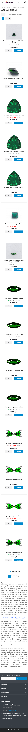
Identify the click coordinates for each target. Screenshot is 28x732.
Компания (4, 684)
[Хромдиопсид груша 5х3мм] (14, 543)
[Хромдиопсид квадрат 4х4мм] (14, 217)
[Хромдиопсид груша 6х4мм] (14, 434)
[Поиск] (21, 2)
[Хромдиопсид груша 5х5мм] (14, 470)
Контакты (4, 696)
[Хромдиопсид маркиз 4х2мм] (14, 398)
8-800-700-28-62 (8, 704)
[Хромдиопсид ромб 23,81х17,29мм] (14, 72)
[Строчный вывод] (6, 18)
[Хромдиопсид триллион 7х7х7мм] (14, 106)
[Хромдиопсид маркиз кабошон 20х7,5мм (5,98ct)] (14, 253)
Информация (5, 692)
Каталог (3, 688)
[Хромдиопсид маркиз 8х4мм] (14, 289)
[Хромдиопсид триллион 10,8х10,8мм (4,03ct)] (14, 34)
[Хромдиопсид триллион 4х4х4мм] (14, 178)
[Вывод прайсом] (9, 18)
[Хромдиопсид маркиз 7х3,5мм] (14, 325)
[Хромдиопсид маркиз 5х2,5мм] (14, 361)
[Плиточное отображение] (3, 18)
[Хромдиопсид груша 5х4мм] (14, 507)
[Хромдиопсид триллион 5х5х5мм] (14, 142)
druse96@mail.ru (7, 718)
